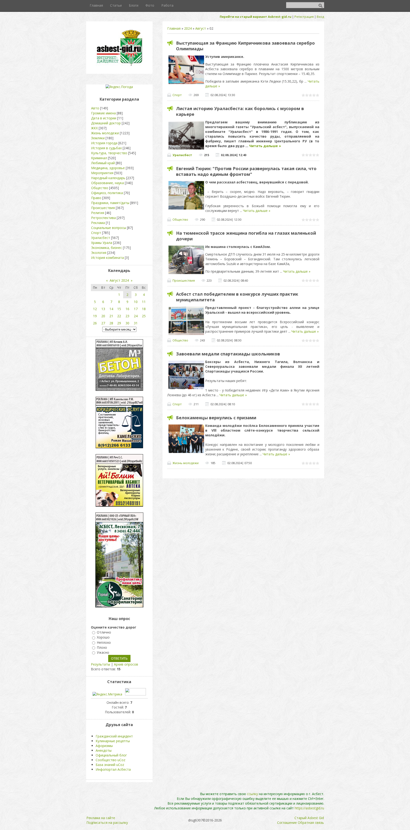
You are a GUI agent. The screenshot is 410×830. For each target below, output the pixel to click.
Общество (180, 219)
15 (119, 309)
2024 (188, 28)
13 (103, 309)
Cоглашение (287, 822)
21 (111, 316)
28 (111, 323)
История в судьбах (106, 148)
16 (127, 309)
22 (119, 316)
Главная (174, 28)
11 (144, 301)
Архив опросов (126, 664)
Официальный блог (111, 755)
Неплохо (104, 642)
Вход (320, 16)
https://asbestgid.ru (309, 808)
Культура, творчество (109, 153)
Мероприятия (102, 173)
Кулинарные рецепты (113, 741)
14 (111, 309)
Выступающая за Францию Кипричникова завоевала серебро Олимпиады (245, 45)
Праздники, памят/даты (110, 203)
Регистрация (304, 16)
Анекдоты (104, 750)
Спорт (177, 95)
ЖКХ (94, 128)
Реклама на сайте (100, 818)
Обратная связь (311, 822)
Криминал (99, 158)
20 (103, 316)
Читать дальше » (265, 146)
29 (119, 323)
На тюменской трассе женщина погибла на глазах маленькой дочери (246, 236)
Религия (97, 212)
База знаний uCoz (110, 764)
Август (200, 28)
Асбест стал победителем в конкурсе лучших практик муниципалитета (237, 297)
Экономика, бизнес (106, 247)
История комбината (107, 257)
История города (104, 143)
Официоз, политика (107, 193)
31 (136, 323)
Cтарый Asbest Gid (309, 818)
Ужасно (103, 652)
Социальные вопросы (108, 227)
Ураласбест (182, 155)
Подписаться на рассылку (107, 822)
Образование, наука (107, 183)
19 (95, 316)
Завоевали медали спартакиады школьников (228, 354)
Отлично (104, 632)
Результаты (100, 664)
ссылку (252, 794)
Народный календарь (108, 178)
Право (96, 198)
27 (103, 323)
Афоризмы (104, 745)
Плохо (102, 647)
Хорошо (103, 637)
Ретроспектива (103, 217)
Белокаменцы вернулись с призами (216, 417)
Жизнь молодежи (185, 463)
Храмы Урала (101, 242)
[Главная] (119, 65)
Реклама (98, 222)
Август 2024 (119, 280)
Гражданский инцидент (114, 736)
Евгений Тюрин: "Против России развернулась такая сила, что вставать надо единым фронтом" (246, 171)
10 (136, 301)
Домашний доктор (106, 123)
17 (136, 309)
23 (127, 316)
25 (144, 316)
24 (136, 316)
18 (144, 309)
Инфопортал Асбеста (113, 769)
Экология (98, 252)
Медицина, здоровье (108, 168)
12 (95, 309)
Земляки (98, 138)
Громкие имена (103, 113)
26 (95, 323)
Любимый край (103, 163)
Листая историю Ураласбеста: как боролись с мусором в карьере (240, 111)
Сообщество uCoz (110, 760)
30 (127, 323)
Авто (95, 108)
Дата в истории (103, 118)
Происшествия (183, 280)
